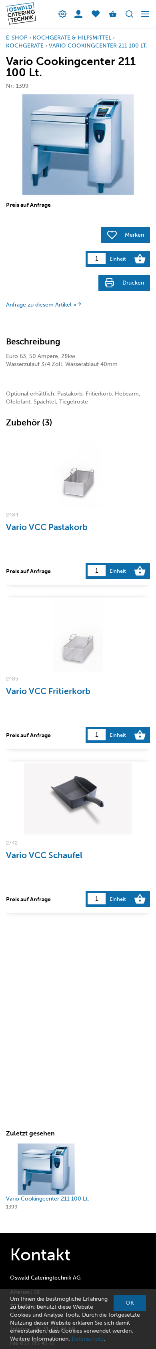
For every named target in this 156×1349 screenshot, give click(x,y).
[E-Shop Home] (19, 14)
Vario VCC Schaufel (44, 855)
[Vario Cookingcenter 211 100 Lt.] (46, 1169)
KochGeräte (25, 45)
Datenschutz (88, 1338)
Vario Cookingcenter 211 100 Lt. (98, 45)
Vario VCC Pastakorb (47, 527)
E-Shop (17, 37)
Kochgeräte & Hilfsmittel (72, 37)
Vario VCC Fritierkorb (48, 691)
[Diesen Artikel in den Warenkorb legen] (140, 259)
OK (130, 1303)
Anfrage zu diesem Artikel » (41, 304)
